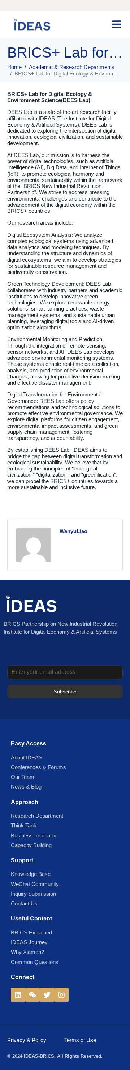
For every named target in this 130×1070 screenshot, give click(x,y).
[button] (116, 24)
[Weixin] (32, 995)
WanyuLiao (73, 531)
